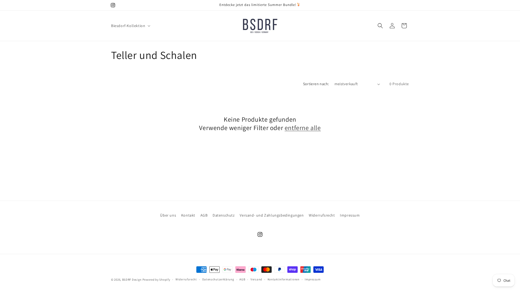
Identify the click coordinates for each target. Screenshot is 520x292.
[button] (130, 25)
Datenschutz (224, 215)
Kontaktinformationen (284, 279)
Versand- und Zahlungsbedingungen (272, 215)
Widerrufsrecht (322, 215)
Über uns (168, 215)
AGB (204, 215)
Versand (256, 279)
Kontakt (188, 215)
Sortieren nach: (316, 83)
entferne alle (303, 128)
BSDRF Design (132, 279)
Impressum (350, 215)
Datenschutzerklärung (218, 279)
